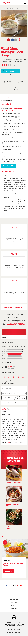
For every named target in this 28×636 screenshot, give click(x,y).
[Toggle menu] (25, 3)
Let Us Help (14, 593)
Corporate (14, 602)
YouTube (21, 585)
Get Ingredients (11, 71)
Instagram (10, 585)
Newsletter (14, 599)
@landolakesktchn (15, 324)
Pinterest (8, 39)
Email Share (15, 39)
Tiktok (14, 585)
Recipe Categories (14, 596)
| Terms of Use (19, 625)
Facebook (12, 39)
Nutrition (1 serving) (13, 307)
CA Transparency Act (14, 632)
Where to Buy (14, 590)
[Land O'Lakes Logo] (5, 3)
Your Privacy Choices (14, 629)
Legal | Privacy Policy (10, 625)
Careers (14, 608)
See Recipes (8, 571)
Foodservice (14, 605)
